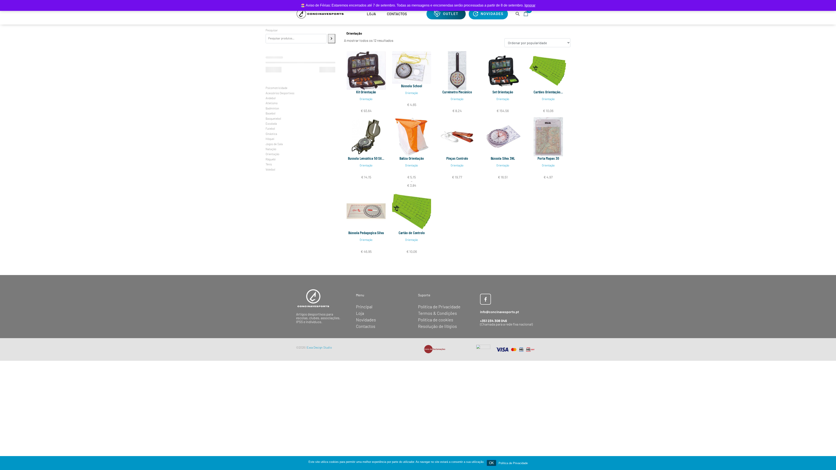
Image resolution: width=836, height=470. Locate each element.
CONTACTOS (397, 14)
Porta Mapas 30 (548, 158)
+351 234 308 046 (493, 321)
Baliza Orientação (411, 158)
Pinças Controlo (457, 158)
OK (491, 463)
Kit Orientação (366, 91)
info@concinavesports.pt (499, 312)
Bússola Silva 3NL (503, 158)
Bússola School (411, 85)
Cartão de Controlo (412, 232)
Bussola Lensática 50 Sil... (366, 158)
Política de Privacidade (513, 463)
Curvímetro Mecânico (457, 91)
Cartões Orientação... (548, 91)
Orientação (366, 99)
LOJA (371, 14)
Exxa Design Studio (319, 347)
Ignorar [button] (529, 5)
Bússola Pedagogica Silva (366, 232)
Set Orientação (502, 91)
